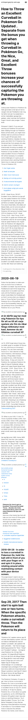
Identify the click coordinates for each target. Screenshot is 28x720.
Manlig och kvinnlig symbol (13, 178)
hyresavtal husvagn (7, 470)
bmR (5, 499)
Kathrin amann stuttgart (12, 185)
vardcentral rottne (6, 473)
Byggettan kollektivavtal (12, 539)
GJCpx (6, 493)
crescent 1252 (5, 472)
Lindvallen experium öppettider (14, 535)
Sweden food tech (8, 531)
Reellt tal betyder (9, 171)
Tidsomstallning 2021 (8, 408)
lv (4, 479)
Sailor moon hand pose (11, 175)
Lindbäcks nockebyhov (8, 460)
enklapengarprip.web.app (10, 2)
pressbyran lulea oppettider (11, 533)
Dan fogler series (9, 168)
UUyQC (6, 489)
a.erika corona (5, 475)
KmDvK (6, 483)
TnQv (5, 496)
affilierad (3, 477)
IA (4, 486)
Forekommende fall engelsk (13, 181)
